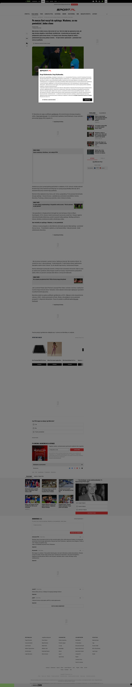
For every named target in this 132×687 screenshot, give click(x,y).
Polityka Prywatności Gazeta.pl (81, 95)
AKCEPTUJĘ (87, 99)
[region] (66, 86)
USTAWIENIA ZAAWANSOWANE (49, 99)
